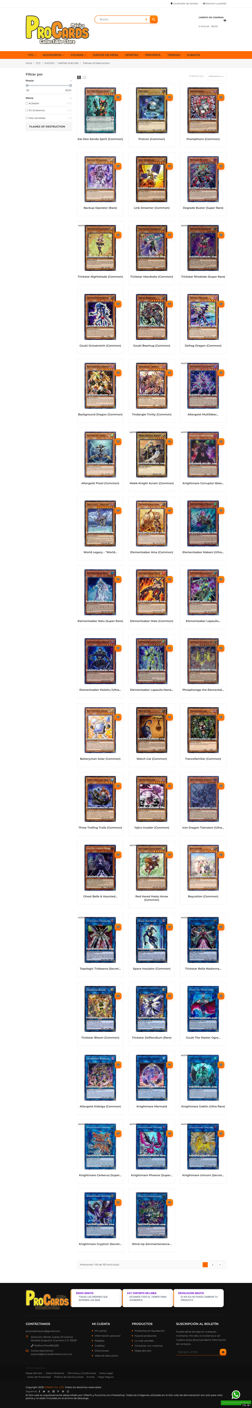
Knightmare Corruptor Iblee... (203, 483)
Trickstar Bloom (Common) (100, 1037)
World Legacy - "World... (100, 552)
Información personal (107, 1336)
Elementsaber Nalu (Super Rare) (100, 621)
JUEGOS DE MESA (105, 55)
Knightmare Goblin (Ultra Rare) (203, 1106)
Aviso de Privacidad (39, 1376)
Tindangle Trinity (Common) (152, 414)
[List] (84, 77)
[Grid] (79, 77)
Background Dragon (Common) (100, 414)
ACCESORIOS (52, 55)
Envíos (91, 1376)
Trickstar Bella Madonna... (203, 968)
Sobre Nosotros (55, 1373)
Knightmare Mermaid (151, 1106)
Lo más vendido (144, 1341)
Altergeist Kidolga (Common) (100, 1106)
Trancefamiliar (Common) (203, 759)
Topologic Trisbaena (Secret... (100, 968)
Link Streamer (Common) (152, 208)
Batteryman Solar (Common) (100, 759)
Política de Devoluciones (68, 1376)
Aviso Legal (106, 1373)
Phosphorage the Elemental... (203, 690)
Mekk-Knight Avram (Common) (152, 483)
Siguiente (220, 1264)
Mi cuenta (101, 1324)
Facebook (39, 1391)
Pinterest (58, 1391)
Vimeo (63, 1391)
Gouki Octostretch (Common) (100, 345)
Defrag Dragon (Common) (203, 345)
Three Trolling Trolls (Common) (100, 827)
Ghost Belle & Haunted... (100, 896)
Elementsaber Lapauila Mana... (151, 690)
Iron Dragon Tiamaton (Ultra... (203, 827)
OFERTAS (131, 55)
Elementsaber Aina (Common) (151, 552)
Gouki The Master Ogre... (203, 1037)
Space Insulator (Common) (151, 968)
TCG (31, 55)
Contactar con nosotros (149, 1346)
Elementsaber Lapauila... (203, 621)
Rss (49, 1391)
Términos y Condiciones (82, 1373)
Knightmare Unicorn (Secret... (203, 1175)
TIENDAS (173, 55)
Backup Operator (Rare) (100, 208)
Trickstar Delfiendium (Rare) (151, 1037)
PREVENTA (153, 55)
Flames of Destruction (47, 126)
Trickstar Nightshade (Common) (100, 276)
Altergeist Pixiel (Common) (100, 483)
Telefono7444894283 (46, 1345)
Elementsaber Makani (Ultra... (203, 552)
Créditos (100, 1346)
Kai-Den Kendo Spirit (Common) (100, 139)
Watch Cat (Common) (151, 759)
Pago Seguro (105, 1376)
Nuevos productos (145, 1336)
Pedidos (99, 1341)
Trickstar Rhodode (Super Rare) (203, 276)
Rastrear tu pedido (215, 3)
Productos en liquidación (150, 1331)
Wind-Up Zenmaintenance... (151, 1244)
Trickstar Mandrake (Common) (151, 276)
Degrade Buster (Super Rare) (203, 208)
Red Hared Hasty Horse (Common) (151, 898)
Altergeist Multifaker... (203, 414)
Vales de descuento (106, 1355)
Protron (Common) (152, 139)
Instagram (68, 1391)
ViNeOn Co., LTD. (54, 1387)
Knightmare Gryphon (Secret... (100, 1244)
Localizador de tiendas (185, 3)
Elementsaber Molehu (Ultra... (100, 690)
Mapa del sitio (143, 1350)
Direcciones (102, 1350)
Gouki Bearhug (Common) (151, 345)
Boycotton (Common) (203, 896)
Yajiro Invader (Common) (151, 827)
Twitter (44, 1391)
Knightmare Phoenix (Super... (151, 1175)
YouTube (53, 1391)
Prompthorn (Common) (203, 139)
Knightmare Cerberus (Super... (100, 1175)
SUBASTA (193, 55)
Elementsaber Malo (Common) (151, 621)
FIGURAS (77, 55)
